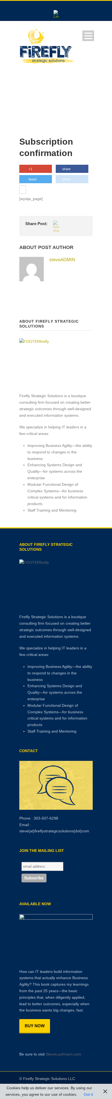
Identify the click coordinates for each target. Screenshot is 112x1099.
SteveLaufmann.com (63, 1054)
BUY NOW (35, 1025)
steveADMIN (62, 259)
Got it (88, 1094)
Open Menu (88, 35)
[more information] (23, 190)
